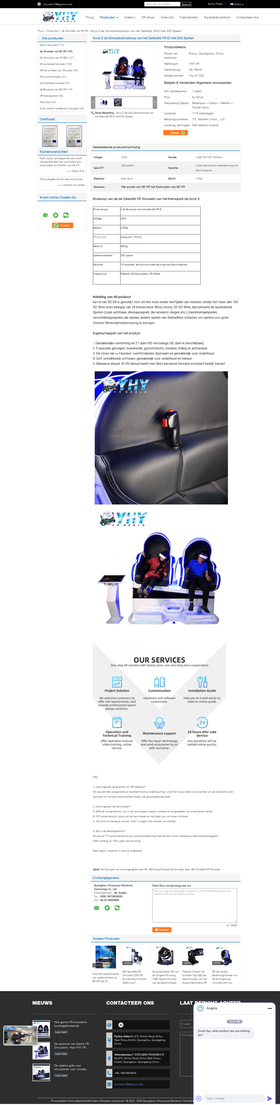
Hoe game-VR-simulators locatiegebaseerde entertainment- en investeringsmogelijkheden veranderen (71, 1024)
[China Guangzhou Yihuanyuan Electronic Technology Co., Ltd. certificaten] (50, 135)
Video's (129, 17)
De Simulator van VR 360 (53, 57)
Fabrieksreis (189, 17)
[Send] (269, 1098)
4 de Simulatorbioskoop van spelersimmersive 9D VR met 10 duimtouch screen (105, 979)
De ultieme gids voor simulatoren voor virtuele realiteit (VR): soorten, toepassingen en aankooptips (73, 1068)
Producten (107, 17)
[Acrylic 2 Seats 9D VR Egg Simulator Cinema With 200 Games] (124, 70)
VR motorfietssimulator (52, 83)
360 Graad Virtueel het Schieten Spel (169, 869)
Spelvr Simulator (49, 44)
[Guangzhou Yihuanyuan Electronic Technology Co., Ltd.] (60, 16)
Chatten (175, 132)
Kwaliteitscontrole (217, 17)
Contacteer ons (247, 17)
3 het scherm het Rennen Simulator (59, 108)
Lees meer (61, 1032)
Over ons (167, 17)
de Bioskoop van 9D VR (53, 89)
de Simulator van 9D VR (75, 30)
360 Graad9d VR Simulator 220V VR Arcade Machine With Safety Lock (134, 977)
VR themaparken (49, 95)
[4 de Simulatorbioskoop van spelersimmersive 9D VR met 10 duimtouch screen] (105, 957)
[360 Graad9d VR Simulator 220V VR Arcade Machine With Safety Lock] (135, 956)
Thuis (90, 17)
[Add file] (199, 1098)
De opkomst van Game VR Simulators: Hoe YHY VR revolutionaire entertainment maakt (72, 1046)
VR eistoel (45, 102)
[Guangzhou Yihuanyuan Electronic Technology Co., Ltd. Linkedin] (120, 1024)
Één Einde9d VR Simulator (205, 869)
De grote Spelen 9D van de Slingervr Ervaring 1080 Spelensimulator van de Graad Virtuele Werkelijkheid (165, 979)
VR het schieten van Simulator (56, 70)
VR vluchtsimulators (51, 76)
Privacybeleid (58, 1100)
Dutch (237, 4)
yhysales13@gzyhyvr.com (57, 4)
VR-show (148, 17)
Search (186, 4)
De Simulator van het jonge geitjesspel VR (124, 869)
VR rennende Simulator (52, 64)
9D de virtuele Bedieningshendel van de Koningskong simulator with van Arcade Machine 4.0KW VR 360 (225, 981)
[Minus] (269, 1008)
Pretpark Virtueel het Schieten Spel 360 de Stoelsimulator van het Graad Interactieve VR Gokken (194, 979)
